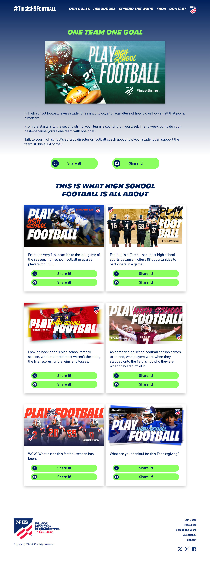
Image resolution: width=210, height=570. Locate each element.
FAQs (161, 9)
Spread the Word (186, 529)
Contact (191, 539)
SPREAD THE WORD (136, 9)
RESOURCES (104, 9)
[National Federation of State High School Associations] (43, 529)
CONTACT (177, 9)
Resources (190, 524)
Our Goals (190, 519)
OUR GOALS (79, 9)
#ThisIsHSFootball (48, 144)
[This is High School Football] (39, 8)
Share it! (74, 163)
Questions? (189, 534)
